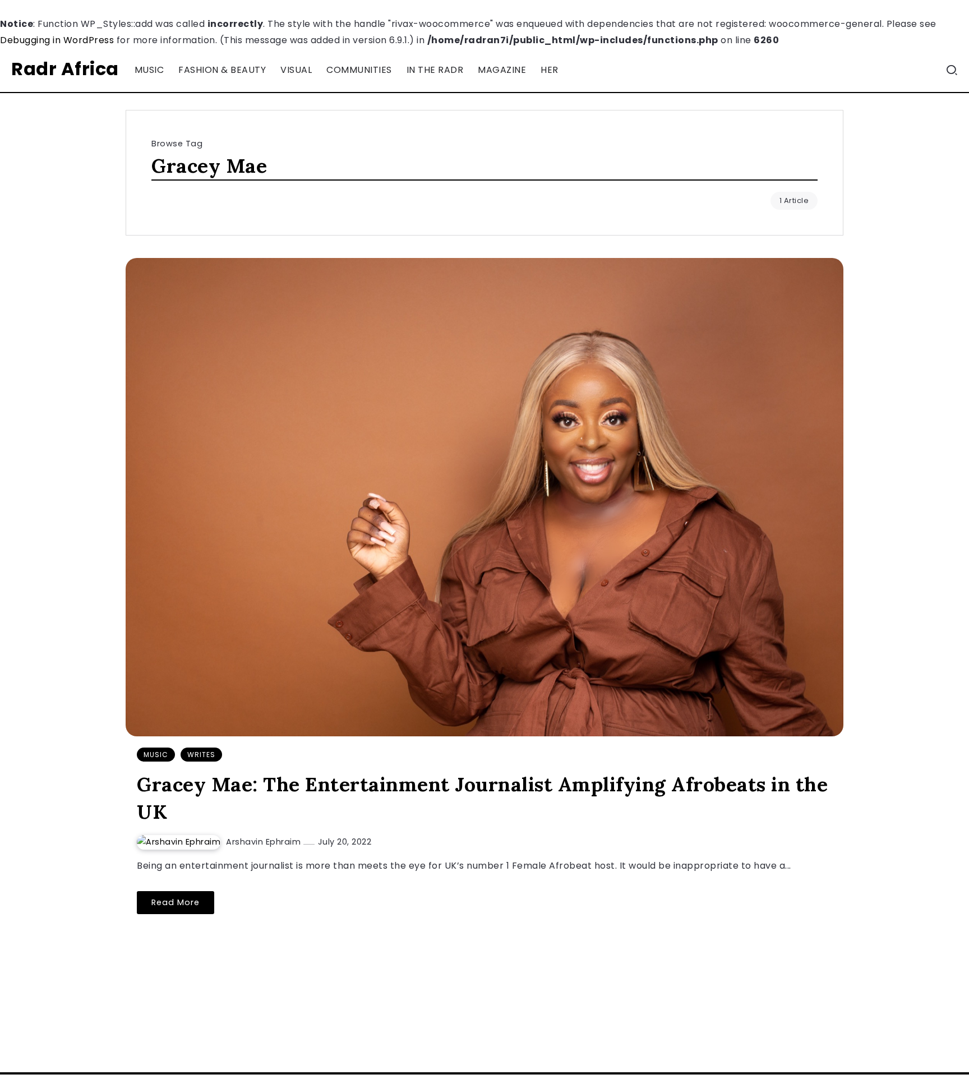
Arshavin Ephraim (264, 841)
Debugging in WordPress (57, 40)
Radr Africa (65, 68)
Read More (175, 902)
